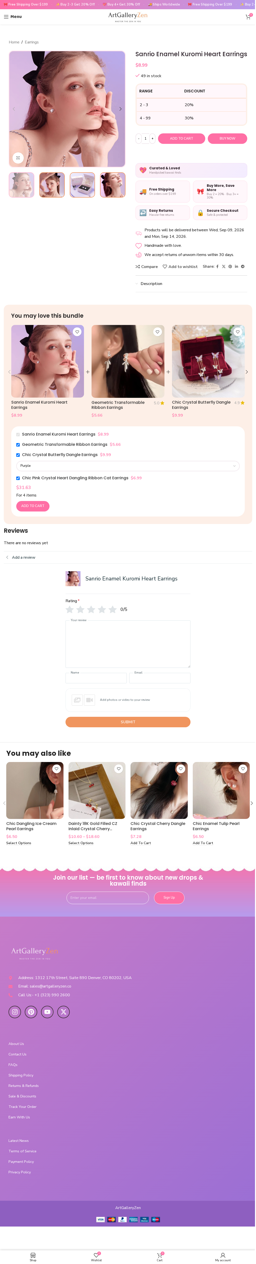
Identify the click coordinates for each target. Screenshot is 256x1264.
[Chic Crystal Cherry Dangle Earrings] (159, 790)
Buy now (227, 138)
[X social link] (223, 266)
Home (14, 42)
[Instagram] (14, 1012)
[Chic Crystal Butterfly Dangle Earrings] (208, 361)
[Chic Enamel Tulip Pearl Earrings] (221, 790)
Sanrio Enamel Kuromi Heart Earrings (39, 404)
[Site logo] (128, 16)
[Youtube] (47, 1012)
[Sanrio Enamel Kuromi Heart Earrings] (47, 361)
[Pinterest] (31, 1012)
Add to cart (181, 138)
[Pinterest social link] (230, 266)
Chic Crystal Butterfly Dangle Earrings (201, 404)
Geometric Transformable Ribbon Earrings (118, 405)
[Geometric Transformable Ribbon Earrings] (128, 361)
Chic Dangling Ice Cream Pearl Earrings (31, 826)
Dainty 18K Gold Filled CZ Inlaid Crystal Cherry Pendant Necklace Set (92, 829)
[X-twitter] (63, 1012)
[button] (14, 109)
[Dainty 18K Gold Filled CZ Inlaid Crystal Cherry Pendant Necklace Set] (97, 790)
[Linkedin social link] (237, 266)
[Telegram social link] (243, 266)
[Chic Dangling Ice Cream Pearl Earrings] (35, 790)
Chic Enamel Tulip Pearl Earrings (216, 826)
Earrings (32, 42)
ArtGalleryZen (128, 1208)
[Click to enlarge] (18, 158)
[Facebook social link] (217, 266)
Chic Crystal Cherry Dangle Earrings (157, 826)
